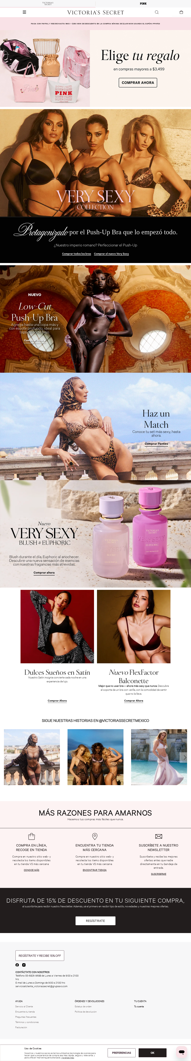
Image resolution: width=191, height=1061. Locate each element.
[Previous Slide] (6, 757)
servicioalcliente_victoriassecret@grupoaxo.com (41, 986)
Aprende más (67, 1057)
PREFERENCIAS (121, 1052)
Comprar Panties (156, 444)
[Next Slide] (185, 757)
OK (152, 1052)
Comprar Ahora (35, 340)
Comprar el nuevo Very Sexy (111, 253)
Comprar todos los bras (76, 253)
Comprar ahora (44, 572)
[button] (14, 12)
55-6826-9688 (33, 975)
